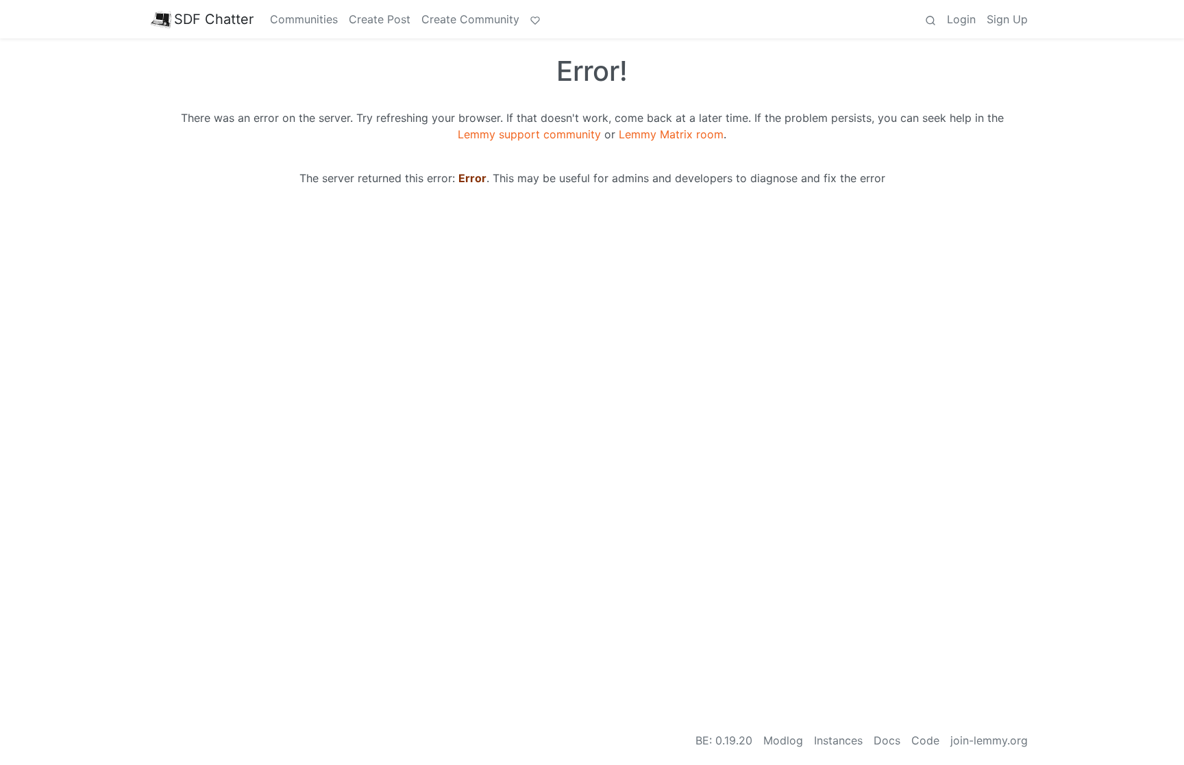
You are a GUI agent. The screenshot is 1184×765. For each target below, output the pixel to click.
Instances (838, 740)
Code (925, 740)
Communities (304, 19)
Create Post (379, 19)
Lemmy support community (529, 134)
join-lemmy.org (989, 740)
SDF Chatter (214, 19)
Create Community (470, 19)
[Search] (930, 19)
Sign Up (1007, 19)
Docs (887, 740)
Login (961, 19)
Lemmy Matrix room (671, 134)
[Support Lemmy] (535, 19)
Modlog (783, 740)
